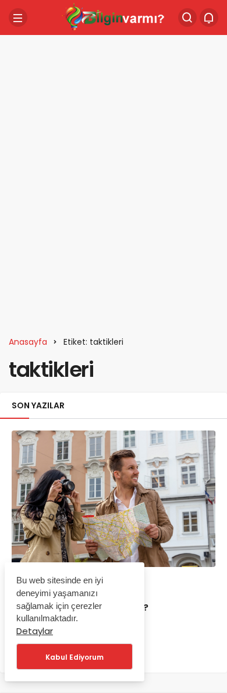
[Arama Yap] (187, 17)
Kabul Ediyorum (74, 657)
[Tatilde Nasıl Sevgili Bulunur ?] (113, 498)
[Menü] (18, 17)
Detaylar (34, 631)
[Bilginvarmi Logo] (113, 16)
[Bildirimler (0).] (209, 17)
